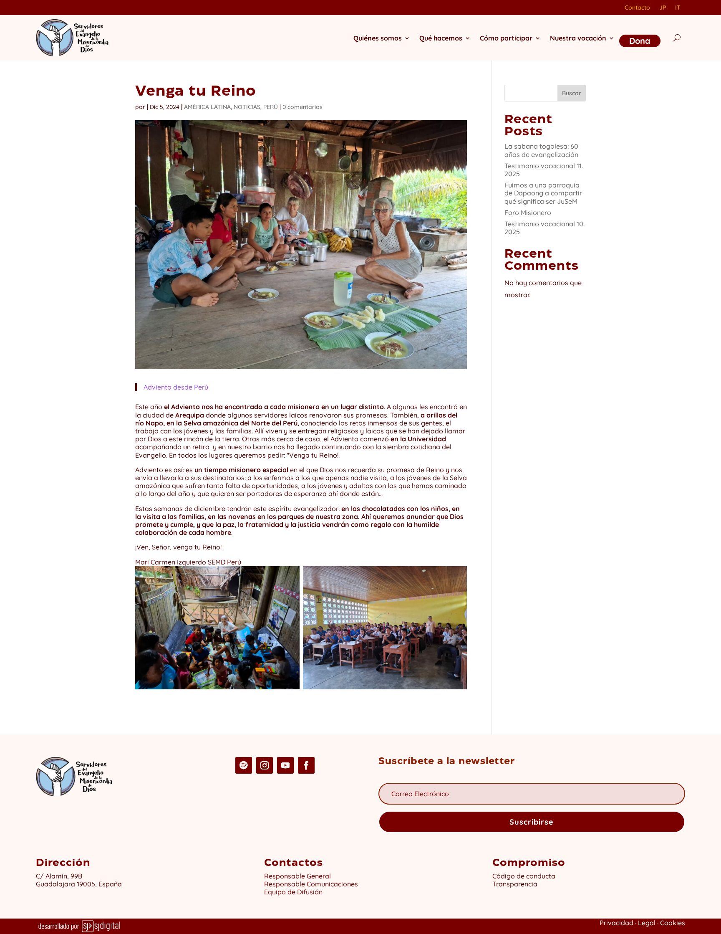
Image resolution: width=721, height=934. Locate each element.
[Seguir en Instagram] (264, 765)
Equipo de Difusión (293, 892)
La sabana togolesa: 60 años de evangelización (541, 150)
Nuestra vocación (578, 38)
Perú (234, 562)
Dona (639, 40)
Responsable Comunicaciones (311, 884)
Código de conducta (523, 876)
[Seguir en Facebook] (306, 765)
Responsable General (297, 876)
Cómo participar (506, 38)
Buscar (571, 93)
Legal (646, 923)
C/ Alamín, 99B (61, 876)
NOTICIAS (247, 107)
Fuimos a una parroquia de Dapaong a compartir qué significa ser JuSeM (543, 193)
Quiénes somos (377, 38)
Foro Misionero (527, 212)
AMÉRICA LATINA (207, 107)
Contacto (637, 8)
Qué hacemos (440, 38)
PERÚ (270, 107)
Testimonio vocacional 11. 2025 (543, 170)
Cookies (672, 923)
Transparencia (514, 884)
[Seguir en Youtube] (285, 765)
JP (662, 8)
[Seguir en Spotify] (243, 765)
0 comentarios (302, 107)
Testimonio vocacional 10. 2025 (544, 228)
